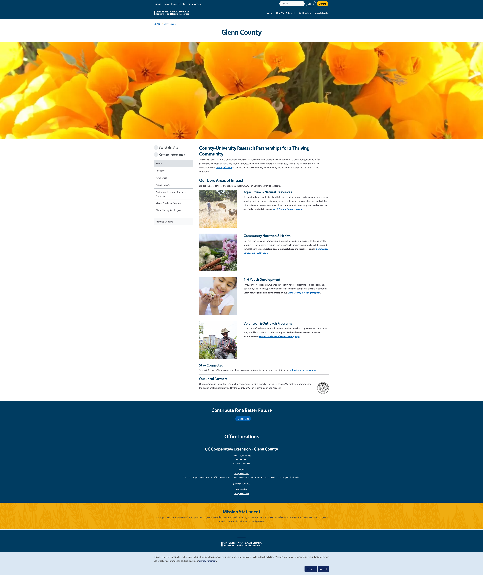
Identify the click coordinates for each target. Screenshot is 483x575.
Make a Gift (243, 418)
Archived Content (164, 221)
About (270, 12)
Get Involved (305, 12)
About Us (160, 170)
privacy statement (207, 560)
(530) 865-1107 (241, 473)
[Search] (303, 3)
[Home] (171, 13)
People (166, 3)
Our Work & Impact (285, 12)
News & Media (321, 12)
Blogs (173, 3)
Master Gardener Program (168, 203)
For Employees (194, 3)
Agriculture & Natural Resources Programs (171, 194)
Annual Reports (163, 184)
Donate (322, 3)
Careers (157, 3)
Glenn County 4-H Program (169, 210)
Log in (311, 3)
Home (159, 163)
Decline (310, 568)
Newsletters (161, 177)
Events (181, 3)
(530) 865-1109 (241, 493)
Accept (323, 568)
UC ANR (157, 24)
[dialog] (241, 563)
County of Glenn (224, 167)
